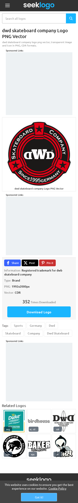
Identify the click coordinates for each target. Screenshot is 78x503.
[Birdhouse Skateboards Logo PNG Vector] (39, 421)
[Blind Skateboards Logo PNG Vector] (64, 446)
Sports (18, 326)
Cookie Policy (57, 488)
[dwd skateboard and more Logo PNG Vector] (64, 421)
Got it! (39, 497)
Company (34, 333)
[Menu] (7, 5)
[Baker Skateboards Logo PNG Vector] (39, 446)
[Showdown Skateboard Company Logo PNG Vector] (14, 446)
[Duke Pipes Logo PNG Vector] (14, 421)
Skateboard (13, 333)
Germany (36, 326)
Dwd (52, 326)
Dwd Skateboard (58, 333)
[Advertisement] (39, 78)
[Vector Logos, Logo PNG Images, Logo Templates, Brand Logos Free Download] (39, 5)
